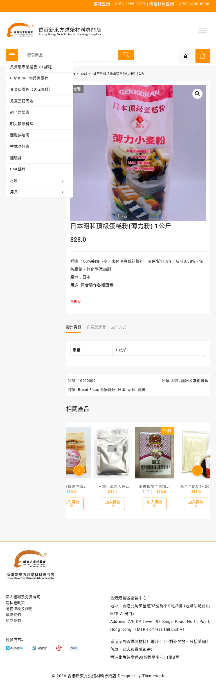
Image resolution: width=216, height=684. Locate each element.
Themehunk (153, 676)
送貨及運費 (96, 327)
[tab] (76, 327)
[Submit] (126, 55)
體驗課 (16, 158)
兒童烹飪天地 (21, 101)
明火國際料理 (21, 124)
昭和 (132, 389)
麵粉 (142, 389)
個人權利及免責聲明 (23, 597)
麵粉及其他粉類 (194, 380)
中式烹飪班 (20, 146)
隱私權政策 (15, 603)
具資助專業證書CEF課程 (31, 67)
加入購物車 (71, 504)
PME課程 (18, 169)
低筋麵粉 (108, 389)
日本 (122, 389)
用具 (14, 192)
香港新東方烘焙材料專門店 (92, 676)
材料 (14, 181)
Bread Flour (88, 389)
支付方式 (119, 327)
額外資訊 (74, 327)
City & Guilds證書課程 (29, 78)
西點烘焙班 (20, 135)
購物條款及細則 (19, 609)
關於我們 (13, 620)
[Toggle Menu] (202, 30)
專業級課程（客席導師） (31, 89)
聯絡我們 (13, 614)
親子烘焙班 (20, 112)
